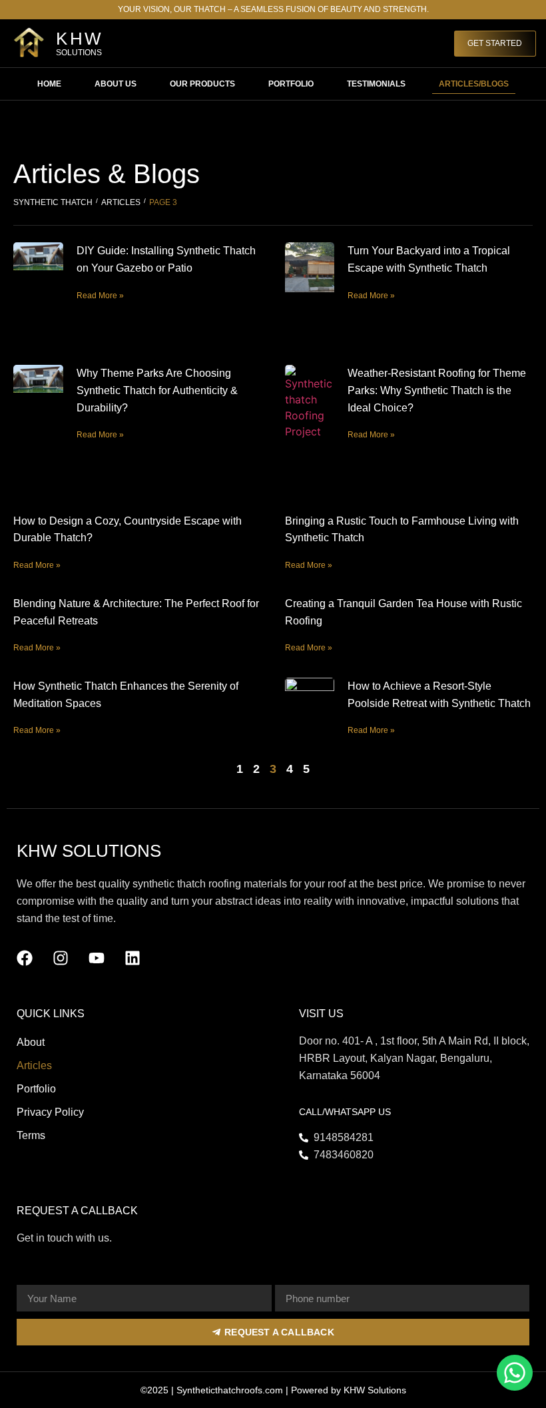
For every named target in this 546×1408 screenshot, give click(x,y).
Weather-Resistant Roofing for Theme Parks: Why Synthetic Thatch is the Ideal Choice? (437, 390)
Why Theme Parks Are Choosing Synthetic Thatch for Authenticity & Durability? (157, 390)
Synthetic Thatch (53, 202)
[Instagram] (61, 958)
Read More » (100, 295)
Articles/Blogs (474, 84)
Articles (120, 202)
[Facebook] (25, 958)
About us (115, 84)
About (31, 1042)
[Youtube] (97, 958)
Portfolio (291, 84)
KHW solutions (89, 851)
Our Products (202, 84)
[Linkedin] (132, 958)
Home (49, 84)
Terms (31, 1135)
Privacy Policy (50, 1112)
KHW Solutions (375, 1390)
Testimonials (376, 84)
